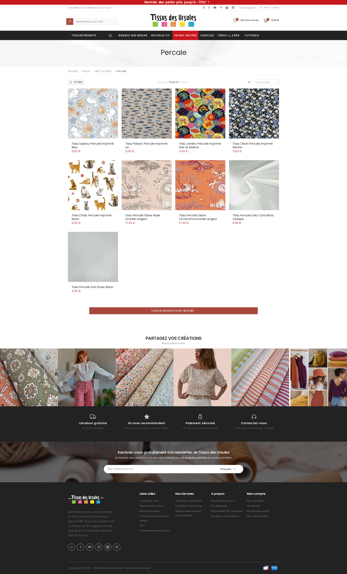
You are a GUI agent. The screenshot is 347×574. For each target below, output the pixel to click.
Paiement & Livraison (152, 506)
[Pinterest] (221, 7)
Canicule (207, 35)
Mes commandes (257, 516)
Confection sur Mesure (188, 500)
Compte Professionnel (188, 506)
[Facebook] (209, 7)
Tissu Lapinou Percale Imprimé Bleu (93, 145)
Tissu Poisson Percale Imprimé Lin (146, 145)
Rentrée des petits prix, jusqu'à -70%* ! (176, 2)
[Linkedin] (233, 7)
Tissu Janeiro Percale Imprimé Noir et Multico (200, 145)
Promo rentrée (185, 35)
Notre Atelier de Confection (227, 511)
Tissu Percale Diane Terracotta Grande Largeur (198, 217)
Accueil (72, 71)
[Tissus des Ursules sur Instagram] (29, 377)
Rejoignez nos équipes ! (225, 516)
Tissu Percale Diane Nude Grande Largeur (142, 217)
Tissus (86, 71)
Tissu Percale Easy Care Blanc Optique (253, 217)
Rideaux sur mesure (133, 35)
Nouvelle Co (160, 35)
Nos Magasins (247, 7)
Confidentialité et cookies (155, 530)
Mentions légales (150, 511)
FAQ (142, 525)
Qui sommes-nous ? (223, 500)
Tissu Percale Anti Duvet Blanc (92, 287)
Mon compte (271, 7)
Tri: (249, 82)
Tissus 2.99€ (228, 35)
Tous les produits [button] (84, 35)
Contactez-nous (149, 500)
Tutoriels (251, 35)
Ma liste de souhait (258, 511)
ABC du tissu (103, 71)
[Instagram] (204, 7)
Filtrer (78, 82)
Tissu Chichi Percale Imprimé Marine (253, 145)
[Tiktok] (227, 8)
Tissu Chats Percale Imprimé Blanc (92, 217)
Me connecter (255, 500)
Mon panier (253, 506)
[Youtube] (214, 7)
